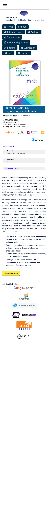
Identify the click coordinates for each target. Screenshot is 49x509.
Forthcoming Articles (17, 42)
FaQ (9, 52)
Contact (24, 52)
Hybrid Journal (8, 146)
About (22, 26)
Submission (29, 47)
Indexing (10, 47)
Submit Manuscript (11, 273)
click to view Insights (12, 168)
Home (9, 26)
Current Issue (13, 37)
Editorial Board (15, 31)
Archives (34, 31)
